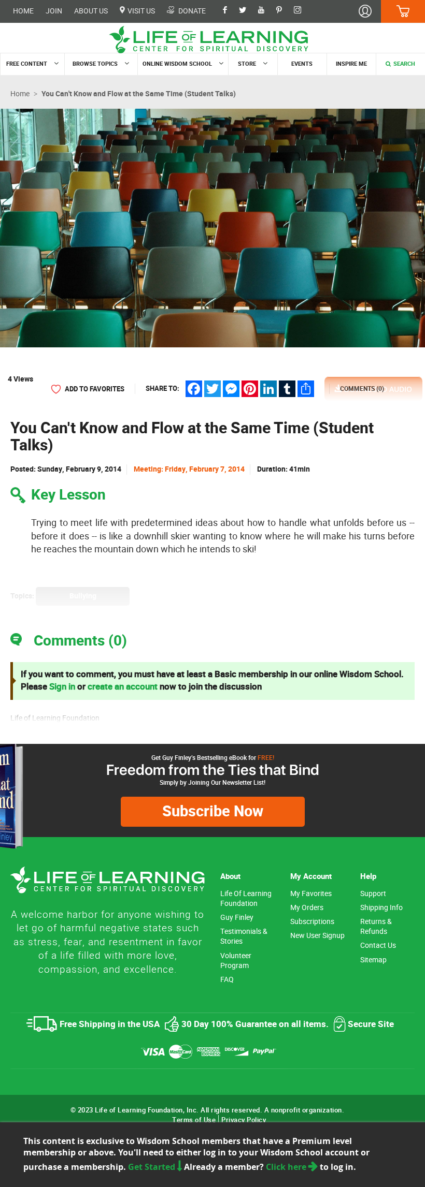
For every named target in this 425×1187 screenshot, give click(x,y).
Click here (287, 1167)
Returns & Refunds (376, 926)
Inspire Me (351, 64)
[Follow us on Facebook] (230, 11)
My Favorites (311, 894)
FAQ (227, 980)
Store (247, 64)
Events (302, 64)
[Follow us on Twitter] (248, 11)
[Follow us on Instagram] (302, 11)
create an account (123, 686)
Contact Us (378, 945)
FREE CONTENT (26, 64)
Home (23, 11)
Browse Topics (95, 64)
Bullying (82, 596)
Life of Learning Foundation (246, 898)
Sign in (62, 686)
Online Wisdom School (177, 64)
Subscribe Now (212, 811)
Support (373, 894)
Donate (191, 11)
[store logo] (212, 39)
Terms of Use (194, 1120)
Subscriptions (312, 922)
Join (54, 11)
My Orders (306, 908)
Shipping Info (381, 908)
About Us (91, 11)
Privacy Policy (243, 1120)
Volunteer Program (235, 961)
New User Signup (317, 936)
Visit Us (140, 11)
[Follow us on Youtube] (266, 11)
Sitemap (373, 960)
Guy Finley (236, 917)
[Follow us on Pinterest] (284, 11)
